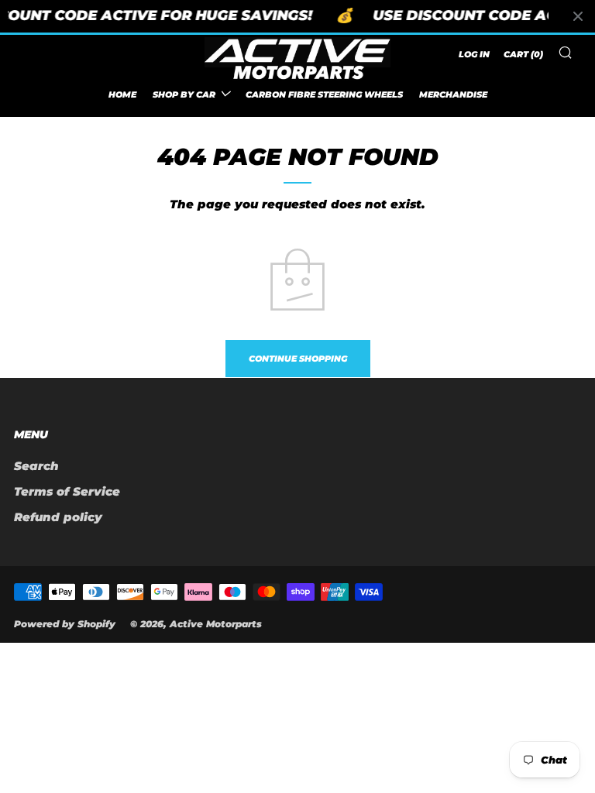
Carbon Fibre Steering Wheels (324, 94)
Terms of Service (67, 491)
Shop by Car (184, 94)
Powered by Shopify (64, 624)
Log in (474, 54)
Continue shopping (298, 358)
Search (36, 465)
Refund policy (58, 517)
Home (122, 94)
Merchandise (453, 94)
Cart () (523, 54)
